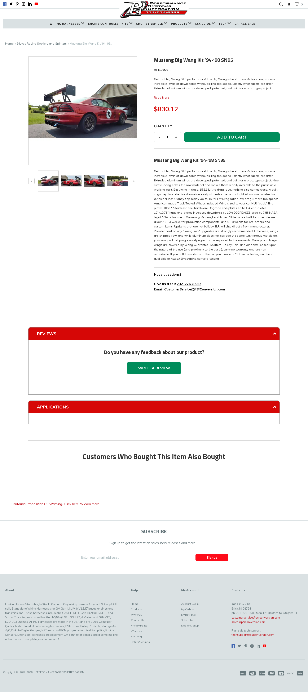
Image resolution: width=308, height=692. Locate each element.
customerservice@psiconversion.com (256, 617)
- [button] (159, 137)
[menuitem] (67, 23)
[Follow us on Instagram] (23, 4)
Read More (161, 97)
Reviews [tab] (46, 333)
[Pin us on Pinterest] (17, 4)
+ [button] (176, 137)
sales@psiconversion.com (248, 622)
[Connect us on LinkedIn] (30, 4)
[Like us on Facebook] (4, 4)
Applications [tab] (53, 407)
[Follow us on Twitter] (11, 4)
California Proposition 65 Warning (37, 504)
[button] (281, 4)
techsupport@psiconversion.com (253, 634)
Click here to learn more (81, 504)
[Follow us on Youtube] (36, 4)
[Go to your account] (289, 4)
